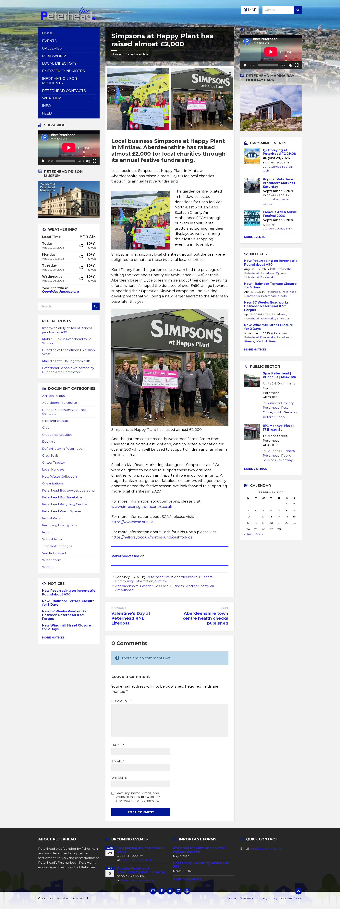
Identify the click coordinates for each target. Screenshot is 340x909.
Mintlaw (161, 581)
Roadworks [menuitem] (54, 56)
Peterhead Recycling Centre (64, 504)
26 (263, 529)
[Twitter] (170, 891)
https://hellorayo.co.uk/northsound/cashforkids (151, 537)
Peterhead (251, 273)
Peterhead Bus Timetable (62, 497)
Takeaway (285, 460)
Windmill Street (266, 341)
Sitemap (246, 898)
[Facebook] (161, 891)
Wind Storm (51, 560)
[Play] (43, 161)
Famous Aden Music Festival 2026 (280, 214)
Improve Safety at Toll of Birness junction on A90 (67, 330)
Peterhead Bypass (272, 273)
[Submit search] (298, 10)
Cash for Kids (150, 586)
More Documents (187, 879)
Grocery (287, 403)
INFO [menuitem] (46, 106)
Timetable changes (57, 546)
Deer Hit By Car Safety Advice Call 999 (201, 865)
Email (117, 761)
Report (47, 532)
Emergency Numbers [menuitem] (63, 71)
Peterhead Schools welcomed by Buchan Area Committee (68, 370)
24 (248, 529)
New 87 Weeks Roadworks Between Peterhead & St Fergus (64, 615)
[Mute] (88, 161)
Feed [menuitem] (47, 113)
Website (119, 778)
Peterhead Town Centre (137, 880)
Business (205, 577)
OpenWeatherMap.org (60, 292)
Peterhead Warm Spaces (61, 511)
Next (224, 608)
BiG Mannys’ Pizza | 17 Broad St (278, 427)
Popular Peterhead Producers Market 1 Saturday (279, 183)
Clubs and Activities (57, 435)
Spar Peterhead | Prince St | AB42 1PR (279, 375)
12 (263, 516)
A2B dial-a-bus (53, 396)
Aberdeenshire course (59, 403)
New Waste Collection (59, 476)
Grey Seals (50, 455)
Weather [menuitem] (51, 98)
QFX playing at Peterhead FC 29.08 (279, 152)
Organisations (52, 483)
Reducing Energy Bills (59, 525)
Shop (280, 417)
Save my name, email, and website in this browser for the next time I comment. (138, 796)
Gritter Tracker (53, 462)
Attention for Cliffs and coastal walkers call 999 (199, 850)
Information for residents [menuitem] (59, 80)
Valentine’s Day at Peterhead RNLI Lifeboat (130, 618)
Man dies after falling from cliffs (66, 361)
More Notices (53, 637)
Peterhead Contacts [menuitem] (64, 91)
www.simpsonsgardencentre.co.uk (141, 506)
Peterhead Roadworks (259, 277)
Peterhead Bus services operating (68, 490)
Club (46, 427)
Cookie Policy (291, 898)
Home (116, 54)
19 (263, 522)
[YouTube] (187, 891)
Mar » (258, 534)
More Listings (255, 468)
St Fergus (283, 318)
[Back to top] (298, 891)
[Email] (153, 891)
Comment (121, 701)
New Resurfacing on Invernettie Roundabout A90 (68, 592)
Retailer (269, 417)
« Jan (248, 534)
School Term (52, 539)
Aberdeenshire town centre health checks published (205, 618)
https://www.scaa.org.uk (132, 522)
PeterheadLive (158, 577)
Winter (47, 567)
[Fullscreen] (94, 161)
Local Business (172, 586)
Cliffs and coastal (55, 421)
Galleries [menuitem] (52, 48)
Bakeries (273, 451)
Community (124, 581)
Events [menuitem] (49, 41)
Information (144, 581)
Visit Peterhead (54, 553)
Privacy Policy (267, 898)
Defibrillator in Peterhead (62, 448)
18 (255, 522)
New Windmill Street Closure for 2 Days (66, 627)
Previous (118, 608)
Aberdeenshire (186, 577)
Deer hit (48, 441)
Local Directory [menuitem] (59, 63)
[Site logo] (67, 19)
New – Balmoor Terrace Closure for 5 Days (68, 603)
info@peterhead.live (266, 848)
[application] (69, 147)
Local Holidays (53, 469)
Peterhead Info (137, 54)
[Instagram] (178, 891)
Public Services (285, 412)
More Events (254, 236)
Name (117, 745)
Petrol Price (51, 518)
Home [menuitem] (48, 33)
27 (271, 529)
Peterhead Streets (273, 295)
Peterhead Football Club (137, 859)
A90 (272, 269)
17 (248, 522)
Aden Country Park (279, 228)
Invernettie (284, 269)
